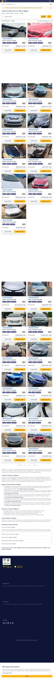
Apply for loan (19, 50)
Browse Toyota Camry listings (11, 493)
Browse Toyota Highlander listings (15, 497)
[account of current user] (50, 4)
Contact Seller (7, 50)
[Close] (51, 8)
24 (34, 465)
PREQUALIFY (10, 4)
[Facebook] (4, 623)
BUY (3, 4)
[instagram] (6, 623)
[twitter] (10, 623)
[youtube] (13, 623)
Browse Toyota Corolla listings (27, 489)
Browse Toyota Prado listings (14, 501)
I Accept (27, 676)
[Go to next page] (37, 465)
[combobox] (6, 1)
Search (43, 16)
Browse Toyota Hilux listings (13, 505)
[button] (27, 527)
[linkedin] (8, 623)
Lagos (13, 478)
